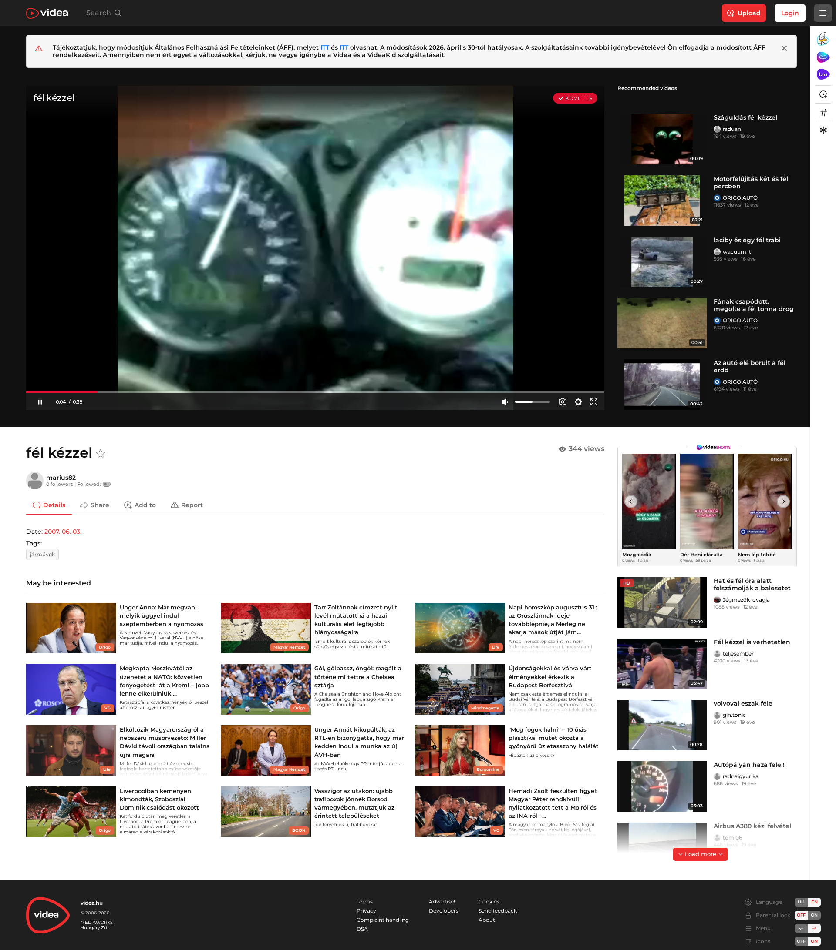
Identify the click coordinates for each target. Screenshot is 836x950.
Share (100, 504)
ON (814, 915)
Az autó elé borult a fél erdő (749, 366)
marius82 (61, 478)
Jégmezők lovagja (746, 599)
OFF (801, 941)
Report (192, 504)
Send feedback (498, 910)
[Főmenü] (823, 13)
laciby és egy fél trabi (747, 240)
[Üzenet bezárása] (784, 48)
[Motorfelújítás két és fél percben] (662, 200)
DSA (362, 929)
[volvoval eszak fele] (662, 725)
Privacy (366, 910)
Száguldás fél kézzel (745, 117)
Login (790, 13)
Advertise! (442, 901)
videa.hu (92, 903)
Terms (365, 901)
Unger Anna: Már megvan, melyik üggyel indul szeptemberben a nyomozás (161, 615)
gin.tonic (734, 715)
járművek (42, 554)
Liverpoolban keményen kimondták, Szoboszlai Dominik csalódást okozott (159, 799)
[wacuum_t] (717, 251)
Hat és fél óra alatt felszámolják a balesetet (752, 584)
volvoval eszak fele (743, 703)
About (487, 920)
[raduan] (717, 129)
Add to (145, 504)
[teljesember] (717, 653)
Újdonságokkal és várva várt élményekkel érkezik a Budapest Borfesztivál (550, 676)
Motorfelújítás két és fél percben (751, 182)
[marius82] (35, 480)
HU (801, 902)
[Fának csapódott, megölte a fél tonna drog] (662, 323)
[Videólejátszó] (315, 247)
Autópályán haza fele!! (749, 765)
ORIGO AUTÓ (740, 197)
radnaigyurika (740, 776)
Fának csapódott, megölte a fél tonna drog (754, 305)
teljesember (738, 653)
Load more (700, 853)
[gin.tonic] (717, 715)
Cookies (489, 901)
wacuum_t (737, 251)
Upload (749, 13)
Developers (443, 910)
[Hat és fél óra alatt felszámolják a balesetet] (662, 602)
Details (54, 504)
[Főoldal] (47, 13)
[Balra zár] (801, 928)
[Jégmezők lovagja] (717, 599)
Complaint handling (383, 920)
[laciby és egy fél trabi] (662, 262)
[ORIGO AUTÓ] (717, 197)
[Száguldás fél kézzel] (662, 139)
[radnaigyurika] (717, 776)
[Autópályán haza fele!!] (662, 786)
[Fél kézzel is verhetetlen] (662, 664)
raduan (732, 129)
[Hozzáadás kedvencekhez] (100, 453)
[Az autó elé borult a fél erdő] (662, 384)
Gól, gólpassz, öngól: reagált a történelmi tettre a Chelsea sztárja (357, 676)
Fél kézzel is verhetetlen (752, 642)
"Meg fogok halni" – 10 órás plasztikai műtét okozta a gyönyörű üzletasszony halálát (554, 737)
